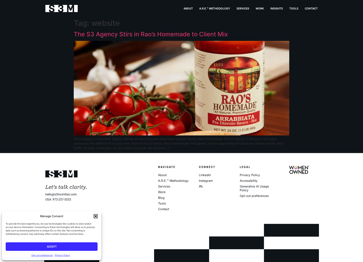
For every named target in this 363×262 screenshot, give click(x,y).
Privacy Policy (62, 255)
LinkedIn (205, 175)
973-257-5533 (62, 199)
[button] (96, 216)
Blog (161, 198)
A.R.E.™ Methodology (173, 181)
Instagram (206, 181)
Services (243, 8)
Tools (293, 8)
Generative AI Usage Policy (254, 188)
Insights (276, 8)
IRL (201, 186)
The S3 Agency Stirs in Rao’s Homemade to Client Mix (151, 34)
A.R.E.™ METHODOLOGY (214, 8)
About (188, 8)
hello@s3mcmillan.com (61, 194)
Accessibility (249, 181)
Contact (311, 8)
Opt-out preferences (42, 255)
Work (260, 8)
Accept (52, 246)
